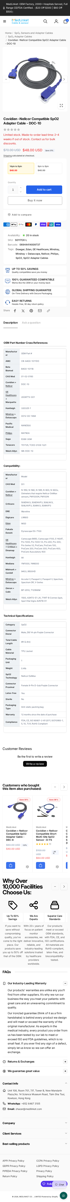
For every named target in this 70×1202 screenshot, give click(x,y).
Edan (28, 249)
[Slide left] (6, 79)
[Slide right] (63, 79)
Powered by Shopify (50, 1197)
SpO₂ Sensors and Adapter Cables (33, 32)
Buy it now (35, 200)
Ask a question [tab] (31, 322)
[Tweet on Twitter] (23, 310)
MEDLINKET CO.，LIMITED (30, 1197)
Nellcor (45, 253)
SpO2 (19, 257)
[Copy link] (48, 310)
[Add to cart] (10, 865)
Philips (54, 253)
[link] (35, 8)
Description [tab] (10, 322)
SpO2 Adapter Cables (35, 257)
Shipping (7, 155)
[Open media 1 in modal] (35, 79)
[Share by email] (40, 311)
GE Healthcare (41, 249)
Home (8, 32)
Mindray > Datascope (28, 253)
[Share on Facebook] (15, 310)
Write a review (35, 763)
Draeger (20, 249)
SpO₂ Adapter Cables (20, 36)
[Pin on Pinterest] (31, 310)
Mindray (54, 249)
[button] (4, 21)
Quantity (12, 182)
